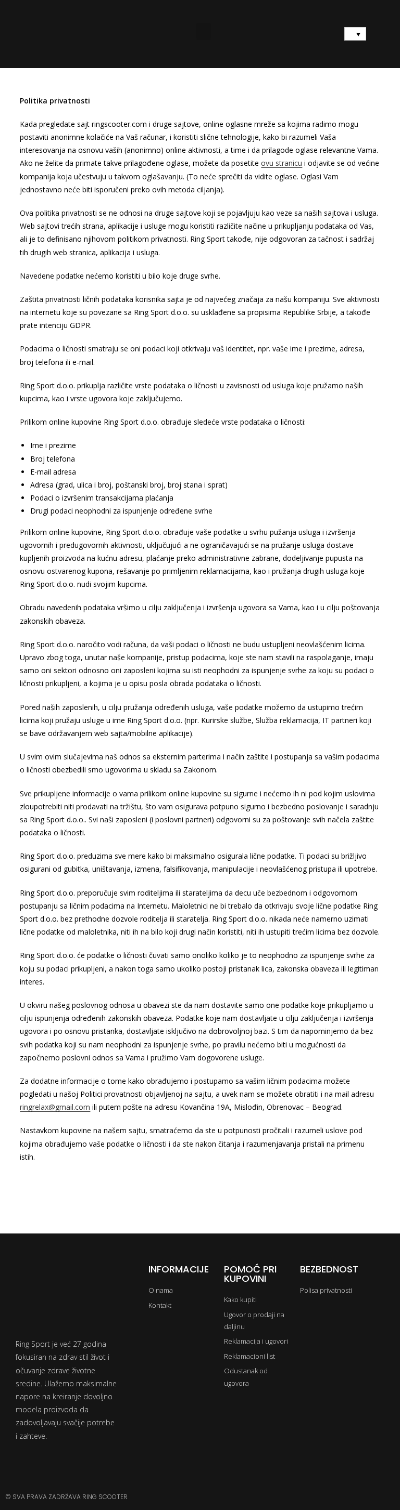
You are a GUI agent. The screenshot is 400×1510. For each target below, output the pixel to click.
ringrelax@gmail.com (55, 1107)
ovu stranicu (281, 163)
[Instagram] (357, 1497)
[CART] (384, 34)
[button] (203, 31)
